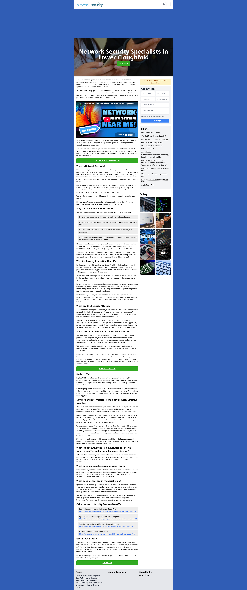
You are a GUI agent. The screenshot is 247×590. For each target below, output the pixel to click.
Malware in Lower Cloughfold (86, 580)
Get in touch (123, 63)
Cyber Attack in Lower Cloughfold (88, 576)
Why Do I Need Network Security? (153, 136)
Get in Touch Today (148, 185)
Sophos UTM (146, 151)
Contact (78, 587)
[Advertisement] (123, 23)
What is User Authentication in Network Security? (152, 147)
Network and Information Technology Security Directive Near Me (155, 156)
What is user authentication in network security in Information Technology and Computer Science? (154, 162)
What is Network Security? (150, 133)
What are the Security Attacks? (152, 142)
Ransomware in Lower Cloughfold (88, 585)
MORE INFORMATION (107, 369)
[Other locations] (164, 4)
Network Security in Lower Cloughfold (89, 583)
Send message (155, 121)
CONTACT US (107, 563)
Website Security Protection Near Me (154, 139)
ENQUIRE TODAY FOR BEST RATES (107, 161)
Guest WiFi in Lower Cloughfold (87, 578)
